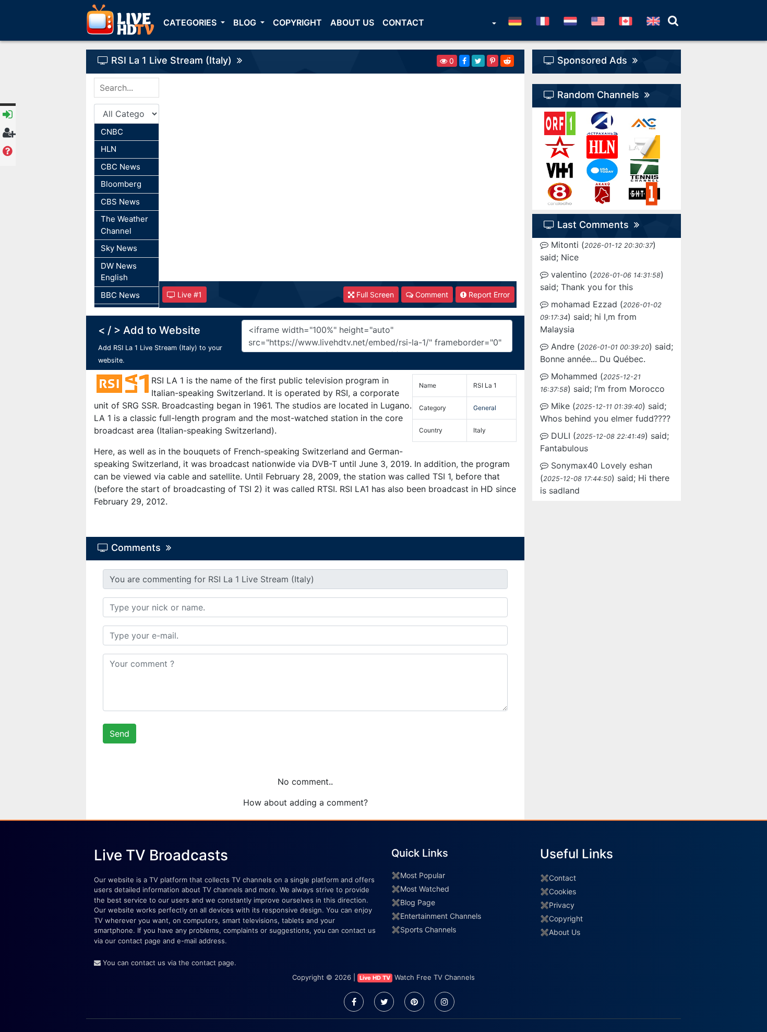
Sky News (119, 248)
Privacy (561, 905)
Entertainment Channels (440, 915)
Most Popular (422, 875)
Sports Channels (428, 929)
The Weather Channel (124, 225)
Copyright (297, 22)
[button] (493, 24)
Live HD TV (374, 977)
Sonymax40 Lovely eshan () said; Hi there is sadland (604, 478)
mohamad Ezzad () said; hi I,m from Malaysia (601, 316)
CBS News (120, 202)
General (484, 408)
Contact (403, 22)
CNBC (112, 132)
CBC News (120, 167)
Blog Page (417, 902)
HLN (108, 149)
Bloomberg (121, 184)
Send (119, 733)
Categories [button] (191, 22)
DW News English (119, 272)
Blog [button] (245, 22)
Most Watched (424, 888)
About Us (352, 22)
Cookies (562, 891)
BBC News (120, 295)
